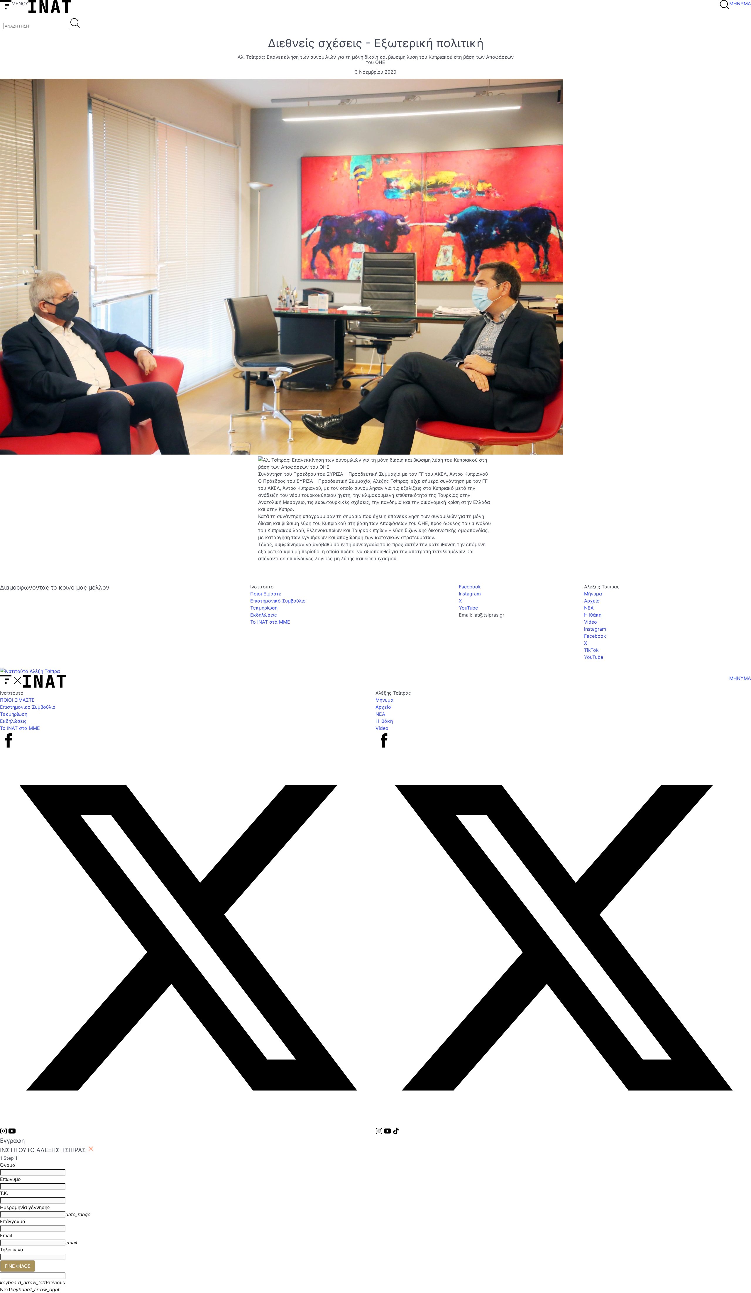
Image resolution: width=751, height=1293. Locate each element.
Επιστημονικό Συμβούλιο (278, 601)
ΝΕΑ (589, 608)
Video (590, 622)
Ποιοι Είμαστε (265, 594)
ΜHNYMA (740, 3)
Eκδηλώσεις (263, 615)
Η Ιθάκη (592, 615)
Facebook (470, 587)
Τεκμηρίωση (264, 608)
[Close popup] (90, 1149)
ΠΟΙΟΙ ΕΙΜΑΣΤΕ (17, 700)
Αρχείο (592, 601)
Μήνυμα (593, 594)
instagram (595, 629)
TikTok (591, 650)
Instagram (470, 594)
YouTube (468, 608)
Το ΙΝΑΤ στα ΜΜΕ (270, 622)
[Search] (75, 23)
